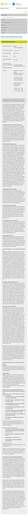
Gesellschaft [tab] (4, 27)
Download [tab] (3, 30)
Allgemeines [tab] (4, 15)
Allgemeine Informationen (7, 17)
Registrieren (19, 8)
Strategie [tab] (3, 19)
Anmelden (25, 8)
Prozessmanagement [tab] (6, 22)
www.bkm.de (6, 454)
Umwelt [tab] (3, 24)
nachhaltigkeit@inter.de (19, 91)
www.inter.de (17, 50)
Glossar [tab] (3, 32)
